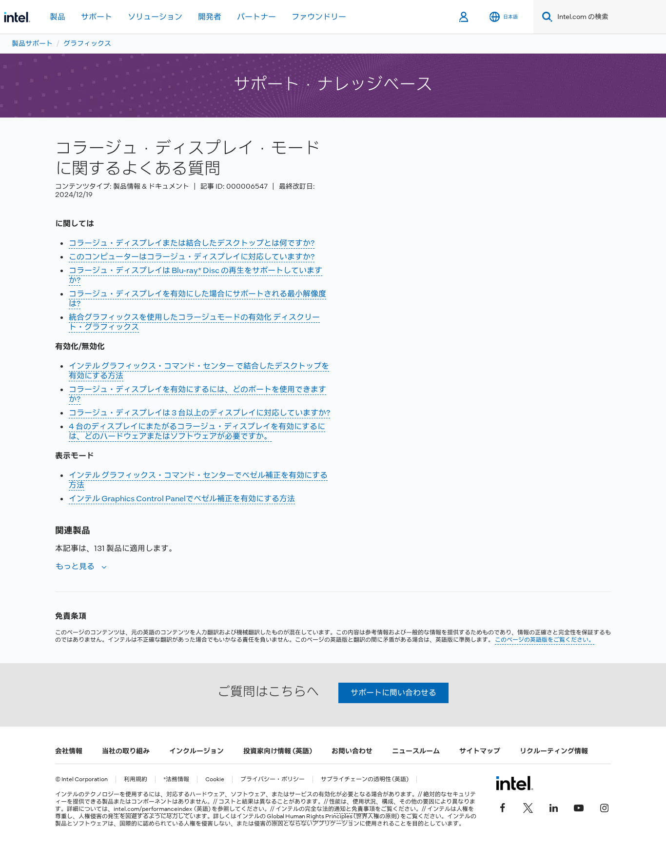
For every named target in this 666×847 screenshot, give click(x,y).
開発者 (209, 17)
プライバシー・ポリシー (272, 779)
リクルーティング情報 (554, 751)
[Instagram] (604, 806)
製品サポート (32, 43)
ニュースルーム (416, 751)
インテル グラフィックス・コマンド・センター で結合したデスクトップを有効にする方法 (199, 371)
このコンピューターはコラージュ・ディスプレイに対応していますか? (191, 257)
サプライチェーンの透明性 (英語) (365, 779)
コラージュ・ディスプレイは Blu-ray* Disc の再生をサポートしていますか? (195, 275)
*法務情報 (176, 779)
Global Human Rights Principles (310, 816)
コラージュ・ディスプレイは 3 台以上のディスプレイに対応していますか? (199, 413)
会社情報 (68, 751)
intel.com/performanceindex (153, 809)
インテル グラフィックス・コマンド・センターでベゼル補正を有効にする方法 (198, 480)
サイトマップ (479, 751)
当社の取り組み (126, 751)
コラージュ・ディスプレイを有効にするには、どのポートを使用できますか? (197, 394)
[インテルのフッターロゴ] (514, 783)
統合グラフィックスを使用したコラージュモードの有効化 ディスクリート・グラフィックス (194, 322)
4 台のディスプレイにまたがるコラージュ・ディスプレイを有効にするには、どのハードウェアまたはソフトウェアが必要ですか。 (197, 431)
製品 (57, 17)
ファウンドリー (319, 17)
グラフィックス (87, 43)
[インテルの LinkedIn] (553, 806)
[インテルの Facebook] (502, 806)
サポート (96, 17)
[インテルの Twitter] (528, 806)
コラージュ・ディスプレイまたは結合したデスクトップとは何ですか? (191, 243)
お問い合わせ (352, 751)
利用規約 (135, 779)
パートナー (256, 17)
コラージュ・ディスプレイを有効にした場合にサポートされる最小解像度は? (197, 299)
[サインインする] (464, 17)
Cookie (214, 779)
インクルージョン (196, 751)
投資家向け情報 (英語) (277, 751)
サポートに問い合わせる (393, 693)
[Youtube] (579, 806)
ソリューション (155, 17)
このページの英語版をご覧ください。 (544, 640)
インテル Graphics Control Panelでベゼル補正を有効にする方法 (182, 498)
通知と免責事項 (354, 809)
